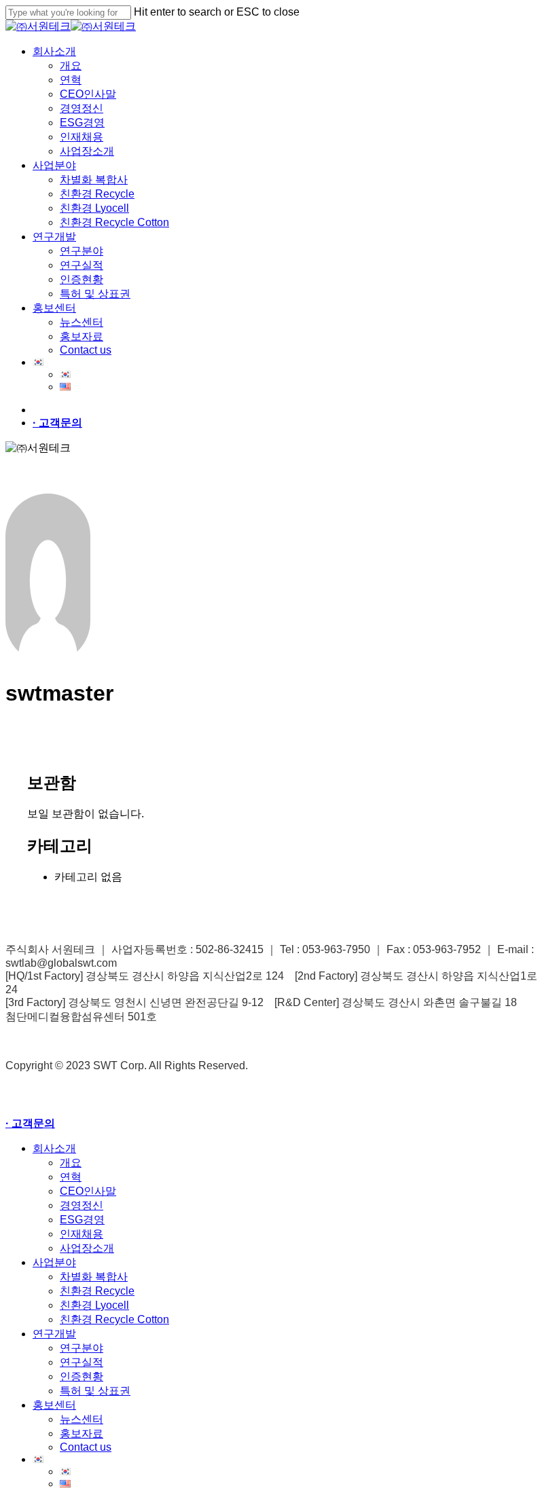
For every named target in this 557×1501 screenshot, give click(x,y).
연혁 (71, 1177)
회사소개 (54, 1148)
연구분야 (81, 1348)
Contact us (85, 1447)
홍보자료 (81, 1433)
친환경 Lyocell (94, 1305)
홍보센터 (54, 1405)
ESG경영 (82, 1219)
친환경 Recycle (97, 1291)
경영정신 (81, 1205)
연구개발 (54, 1333)
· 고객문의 (57, 422)
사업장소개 (87, 1248)
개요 (71, 1162)
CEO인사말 (88, 1191)
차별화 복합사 (94, 1276)
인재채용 (81, 1234)
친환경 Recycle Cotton (114, 1319)
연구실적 (81, 1362)
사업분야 (54, 1262)
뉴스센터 (81, 1419)
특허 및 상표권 (95, 1390)
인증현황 (81, 1376)
